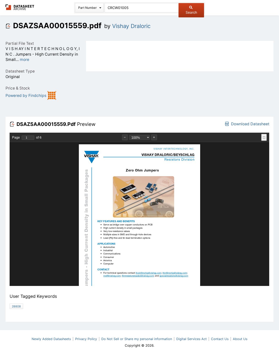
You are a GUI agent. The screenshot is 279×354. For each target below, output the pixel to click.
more (24, 59)
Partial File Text (20, 43)
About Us (240, 339)
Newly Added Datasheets (51, 339)
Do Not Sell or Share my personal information (136, 339)
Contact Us (220, 339)
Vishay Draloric (131, 26)
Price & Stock (18, 88)
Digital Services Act (191, 339)
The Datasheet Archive (20, 7)
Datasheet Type (20, 71)
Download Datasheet (250, 124)
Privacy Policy (86, 339)
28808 (16, 306)
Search (191, 12)
